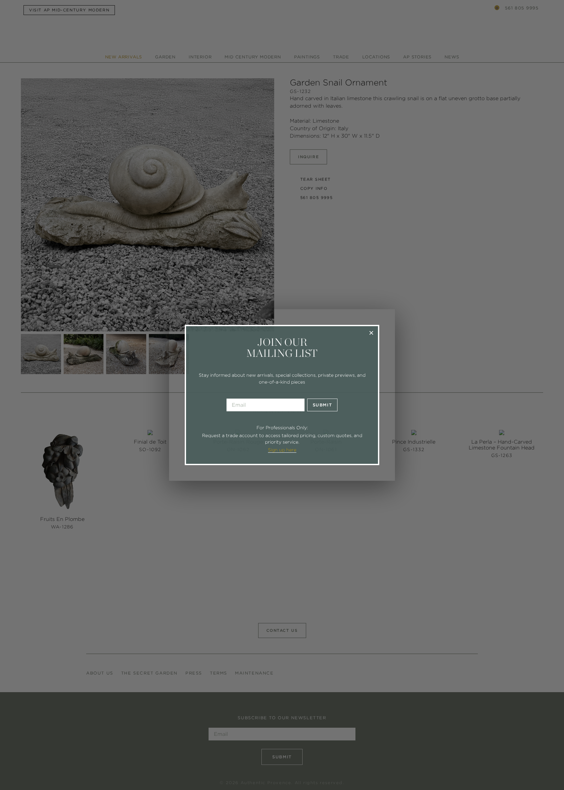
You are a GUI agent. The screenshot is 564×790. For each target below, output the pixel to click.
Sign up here (282, 449)
